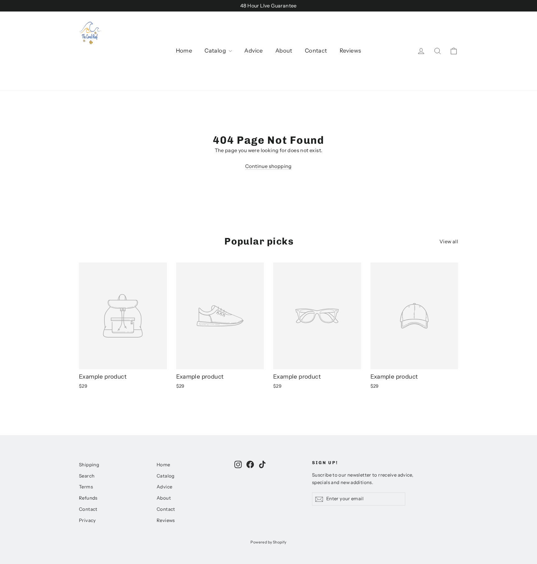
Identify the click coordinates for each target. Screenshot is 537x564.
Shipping (89, 465)
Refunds (88, 498)
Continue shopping (268, 166)
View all (448, 241)
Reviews (350, 50)
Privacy (87, 520)
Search (86, 476)
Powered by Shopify (268, 542)
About (283, 50)
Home (184, 50)
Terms (86, 487)
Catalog (215, 50)
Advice (253, 50)
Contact (316, 50)
